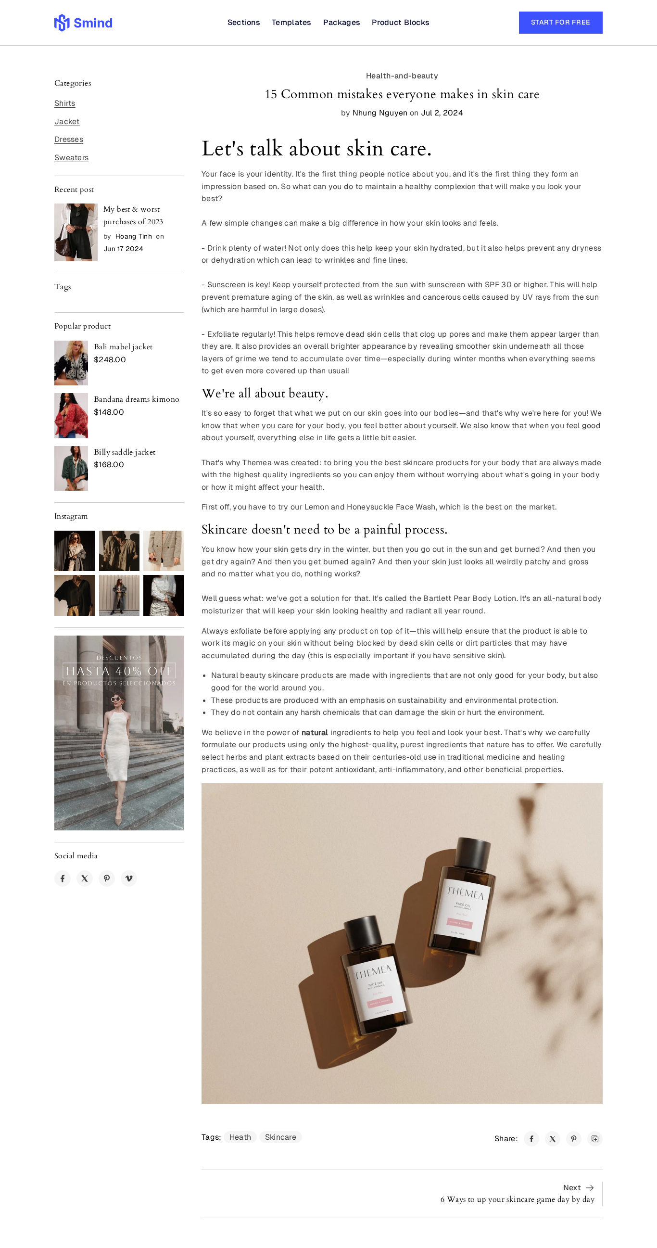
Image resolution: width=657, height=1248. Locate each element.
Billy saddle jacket (125, 452)
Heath (240, 1137)
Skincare (280, 1137)
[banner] (119, 733)
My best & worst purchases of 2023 (133, 215)
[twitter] (84, 878)
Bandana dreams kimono (136, 399)
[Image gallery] (74, 551)
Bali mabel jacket (123, 347)
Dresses (68, 139)
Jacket (67, 121)
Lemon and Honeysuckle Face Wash (369, 507)
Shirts (65, 103)
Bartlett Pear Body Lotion (470, 598)
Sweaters (71, 158)
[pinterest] (107, 878)
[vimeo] (129, 878)
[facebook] (62, 878)
